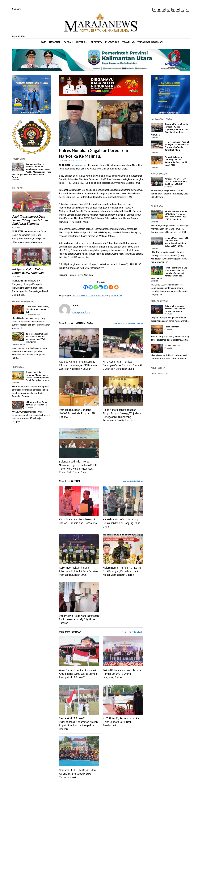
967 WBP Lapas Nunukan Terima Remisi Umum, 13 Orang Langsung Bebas (122, 674)
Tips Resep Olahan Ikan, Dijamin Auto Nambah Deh (37, 309)
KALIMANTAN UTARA (83, 295)
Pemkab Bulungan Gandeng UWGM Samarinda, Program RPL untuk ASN (77, 413)
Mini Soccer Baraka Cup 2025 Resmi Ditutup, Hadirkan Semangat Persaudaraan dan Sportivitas (169, 273)
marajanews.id (78, 165)
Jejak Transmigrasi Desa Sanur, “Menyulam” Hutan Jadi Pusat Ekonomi (30, 220)
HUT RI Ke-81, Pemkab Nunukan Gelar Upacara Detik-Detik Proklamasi (121, 722)
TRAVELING (128, 42)
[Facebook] (85, 287)
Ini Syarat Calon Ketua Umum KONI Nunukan (27, 271)
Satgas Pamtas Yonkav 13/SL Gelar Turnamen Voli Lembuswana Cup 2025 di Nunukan (175, 215)
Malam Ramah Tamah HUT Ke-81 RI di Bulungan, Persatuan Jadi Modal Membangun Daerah (122, 571)
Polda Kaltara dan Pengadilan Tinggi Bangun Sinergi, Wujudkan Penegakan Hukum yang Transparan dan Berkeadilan (122, 415)
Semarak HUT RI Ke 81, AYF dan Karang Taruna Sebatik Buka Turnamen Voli (77, 774)
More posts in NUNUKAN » (132, 632)
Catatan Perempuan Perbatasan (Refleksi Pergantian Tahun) (174, 309)
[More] (116, 287)
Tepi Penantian (171, 326)
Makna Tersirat (172, 345)
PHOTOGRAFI (112, 42)
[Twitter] (90, 287)
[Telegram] (106, 287)
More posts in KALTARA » (133, 481)
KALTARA (80, 42)
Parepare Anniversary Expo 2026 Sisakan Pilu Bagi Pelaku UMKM (175, 181)
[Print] (111, 287)
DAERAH (67, 42)
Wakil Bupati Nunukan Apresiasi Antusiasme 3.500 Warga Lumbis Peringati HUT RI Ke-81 (78, 674)
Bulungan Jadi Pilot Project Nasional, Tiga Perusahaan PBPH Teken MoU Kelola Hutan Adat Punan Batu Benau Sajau (78, 467)
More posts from (81, 312)
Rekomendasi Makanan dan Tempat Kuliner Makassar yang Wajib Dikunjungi (36, 337)
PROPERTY (96, 42)
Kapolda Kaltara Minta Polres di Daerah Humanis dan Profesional (78, 521)
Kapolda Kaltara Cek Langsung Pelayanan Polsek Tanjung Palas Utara (121, 523)
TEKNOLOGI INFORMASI (150, 42)
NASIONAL (54, 42)
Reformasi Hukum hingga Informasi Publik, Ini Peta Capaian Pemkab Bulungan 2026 (78, 571)
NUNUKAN (116, 295)
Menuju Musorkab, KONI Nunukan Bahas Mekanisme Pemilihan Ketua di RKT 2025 (176, 242)
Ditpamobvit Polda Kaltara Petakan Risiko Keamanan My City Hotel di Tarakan (79, 619)
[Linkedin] (100, 287)
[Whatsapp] (95, 287)
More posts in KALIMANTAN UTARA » (128, 323)
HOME (42, 42)
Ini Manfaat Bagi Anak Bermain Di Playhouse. (36, 403)
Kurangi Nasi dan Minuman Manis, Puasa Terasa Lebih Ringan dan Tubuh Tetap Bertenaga (37, 376)
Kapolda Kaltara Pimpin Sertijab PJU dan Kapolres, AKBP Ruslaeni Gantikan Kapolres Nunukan (78, 365)
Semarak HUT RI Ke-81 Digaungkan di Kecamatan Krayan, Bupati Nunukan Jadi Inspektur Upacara (78, 724)
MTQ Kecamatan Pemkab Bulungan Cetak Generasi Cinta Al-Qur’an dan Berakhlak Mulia (123, 365)
